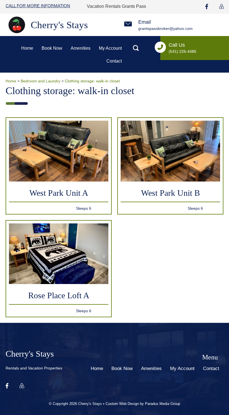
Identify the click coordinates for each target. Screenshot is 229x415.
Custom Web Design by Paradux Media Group (143, 404)
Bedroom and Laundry (40, 81)
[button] (136, 48)
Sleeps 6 (83, 208)
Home (11, 81)
